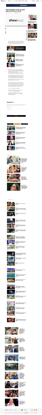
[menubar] (41, 1)
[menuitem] (41, 1)
